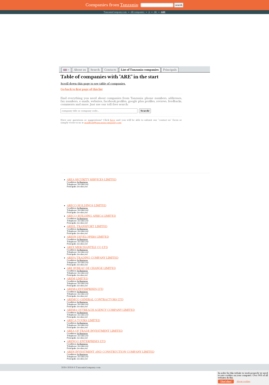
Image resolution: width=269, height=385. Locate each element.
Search (95, 69)
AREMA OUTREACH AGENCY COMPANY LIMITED (101, 310)
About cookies (243, 381)
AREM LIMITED (77, 278)
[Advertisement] (134, 37)
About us (80, 69)
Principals (170, 69)
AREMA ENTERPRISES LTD (85, 289)
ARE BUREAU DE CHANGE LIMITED (91, 268)
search (178, 5)
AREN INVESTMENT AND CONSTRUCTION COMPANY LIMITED (110, 351)
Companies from (112, 5)
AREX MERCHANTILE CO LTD (87, 247)
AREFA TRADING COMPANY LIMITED (92, 257)
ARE (163, 12)
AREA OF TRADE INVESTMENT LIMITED (95, 330)
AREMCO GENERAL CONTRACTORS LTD (95, 299)
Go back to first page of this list (82, 89)
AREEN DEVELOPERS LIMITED (88, 236)
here (112, 120)
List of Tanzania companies (140, 69)
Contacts (110, 69)
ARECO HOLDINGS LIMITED (86, 205)
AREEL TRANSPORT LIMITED (87, 226)
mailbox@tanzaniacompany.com (102, 122)
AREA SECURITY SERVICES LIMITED (91, 179)
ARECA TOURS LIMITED (83, 320)
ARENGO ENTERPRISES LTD (86, 341)
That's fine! (225, 381)
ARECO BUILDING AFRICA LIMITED (91, 215)
